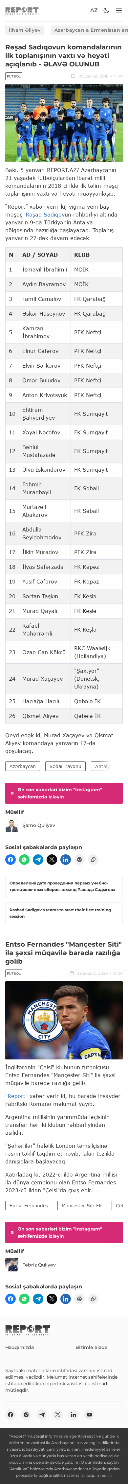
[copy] (93, 859)
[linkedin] (65, 859)
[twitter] (52, 859)
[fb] (10, 859)
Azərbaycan (23, 766)
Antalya (104, 766)
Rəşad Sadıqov (45, 214)
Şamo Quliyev (39, 825)
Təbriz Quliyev (39, 1265)
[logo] (22, 11)
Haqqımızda (19, 1347)
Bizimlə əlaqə (91, 1347)
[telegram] (38, 859)
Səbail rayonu (65, 766)
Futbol (14, 76)
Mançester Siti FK (82, 1205)
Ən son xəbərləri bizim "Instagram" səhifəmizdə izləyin (60, 793)
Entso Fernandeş (29, 1205)
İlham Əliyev (25, 30)
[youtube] (89, 1414)
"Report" (16, 1096)
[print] (79, 859)
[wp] (24, 859)
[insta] (26, 1414)
